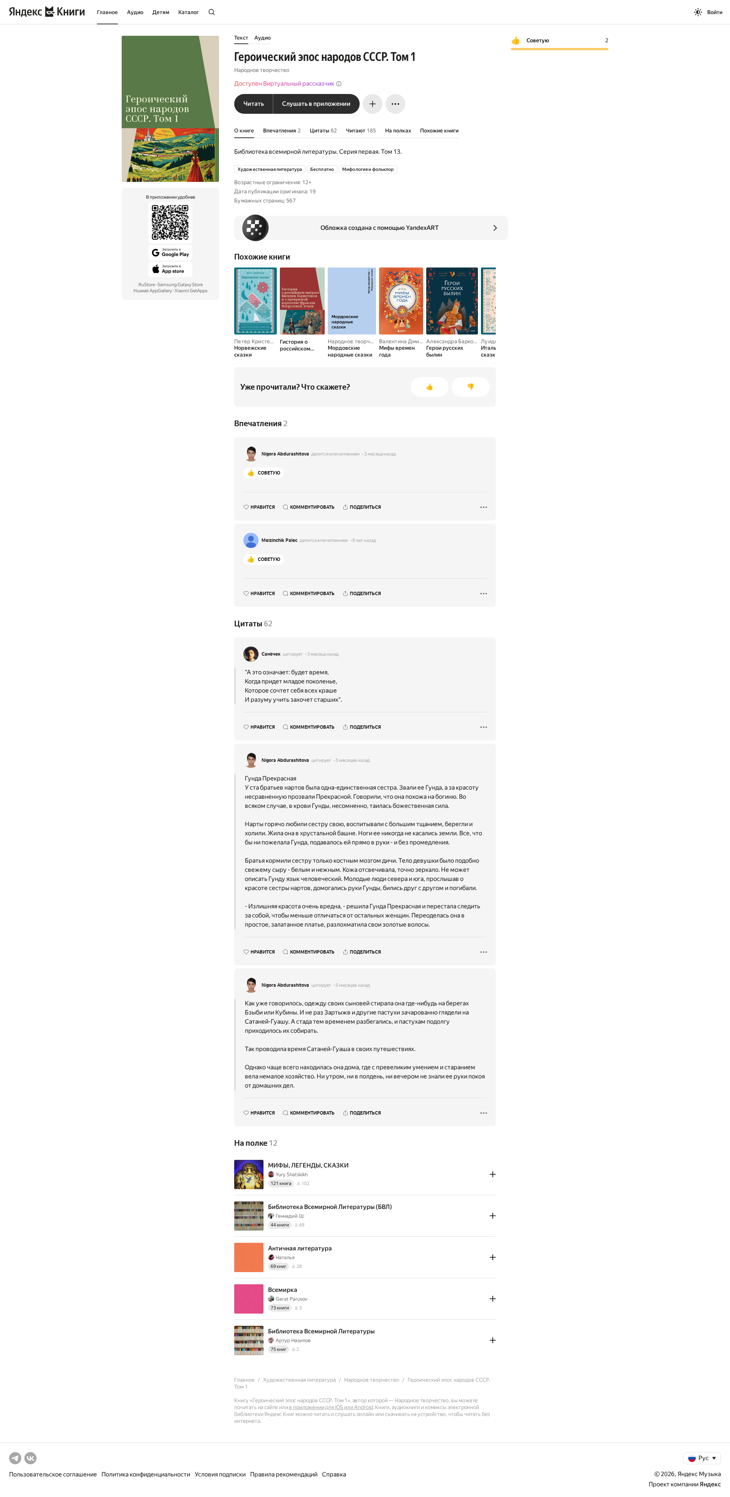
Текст (241, 38)
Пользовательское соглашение (53, 1474)
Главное (107, 12)
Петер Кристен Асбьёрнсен (270, 341)
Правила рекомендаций (283, 1474)
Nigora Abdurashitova (285, 454)
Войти (714, 12)
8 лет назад (364, 540)
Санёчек (271, 654)
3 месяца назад (380, 454)
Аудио (135, 12)
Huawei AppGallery (152, 290)
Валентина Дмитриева (408, 341)
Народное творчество (261, 70)
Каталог (188, 12)
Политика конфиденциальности (146, 1474)
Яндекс (710, 1484)
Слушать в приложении (316, 103)
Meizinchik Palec (279, 540)
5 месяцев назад (353, 760)
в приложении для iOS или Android (331, 1407)
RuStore (146, 284)
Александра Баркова (452, 341)
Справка (334, 1474)
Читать (253, 103)
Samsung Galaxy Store (180, 284)
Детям (160, 12)
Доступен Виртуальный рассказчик (284, 83)
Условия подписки (220, 1474)
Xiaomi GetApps (191, 290)
